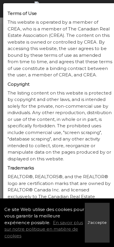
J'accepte (97, 222)
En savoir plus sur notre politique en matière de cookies (43, 229)
